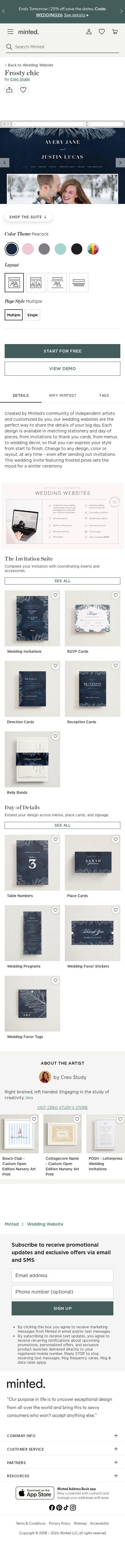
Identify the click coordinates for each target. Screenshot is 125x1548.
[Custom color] (93, 249)
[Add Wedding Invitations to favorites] (55, 595)
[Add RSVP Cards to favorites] (115, 595)
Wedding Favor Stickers (88, 966)
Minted (12, 1224)
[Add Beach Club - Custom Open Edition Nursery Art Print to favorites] (34, 1119)
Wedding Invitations (24, 651)
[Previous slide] (4, 162)
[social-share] (9, 90)
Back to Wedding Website (30, 65)
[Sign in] (89, 31)
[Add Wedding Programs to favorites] (55, 909)
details (21, 395)
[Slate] (77, 249)
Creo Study (20, 79)
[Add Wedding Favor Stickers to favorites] (115, 909)
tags (104, 395)
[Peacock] (12, 249)
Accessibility (99, 1523)
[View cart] (114, 31)
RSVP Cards (77, 651)
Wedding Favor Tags (25, 1037)
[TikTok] (66, 1507)
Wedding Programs (23, 966)
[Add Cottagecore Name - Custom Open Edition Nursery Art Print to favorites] (77, 1119)
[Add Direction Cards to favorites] (55, 665)
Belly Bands (17, 792)
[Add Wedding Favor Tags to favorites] (55, 980)
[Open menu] (10, 31)
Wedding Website (45, 1224)
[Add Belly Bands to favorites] (55, 736)
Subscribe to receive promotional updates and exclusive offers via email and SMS (61, 1252)
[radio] (14, 282)
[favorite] (23, 90)
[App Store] (35, 1494)
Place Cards (77, 896)
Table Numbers (20, 896)
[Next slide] (120, 162)
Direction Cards (20, 722)
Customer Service (25, 1449)
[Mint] (60, 249)
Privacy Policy (59, 1523)
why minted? (62, 395)
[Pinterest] (59, 1507)
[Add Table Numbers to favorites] (55, 839)
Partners (16, 1462)
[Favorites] (101, 31)
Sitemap (80, 1523)
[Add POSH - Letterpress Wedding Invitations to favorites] (120, 1119)
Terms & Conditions (30, 1523)
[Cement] (44, 249)
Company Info (21, 1435)
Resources (18, 1475)
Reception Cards (81, 722)
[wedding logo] (29, 31)
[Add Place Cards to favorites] (115, 839)
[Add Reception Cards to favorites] (115, 665)
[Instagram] (72, 1507)
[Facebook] (52, 1507)
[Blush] (28, 249)
